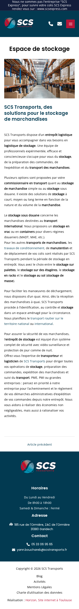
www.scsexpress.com (52, 9)
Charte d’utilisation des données (39, 592)
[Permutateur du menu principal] (70, 24)
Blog (39, 576)
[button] (50, 23)
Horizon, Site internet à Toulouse (48, 600)
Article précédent (39, 444)
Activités (40, 582)
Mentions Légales (39, 587)
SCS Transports (34, 361)
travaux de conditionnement (24, 248)
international (44, 324)
